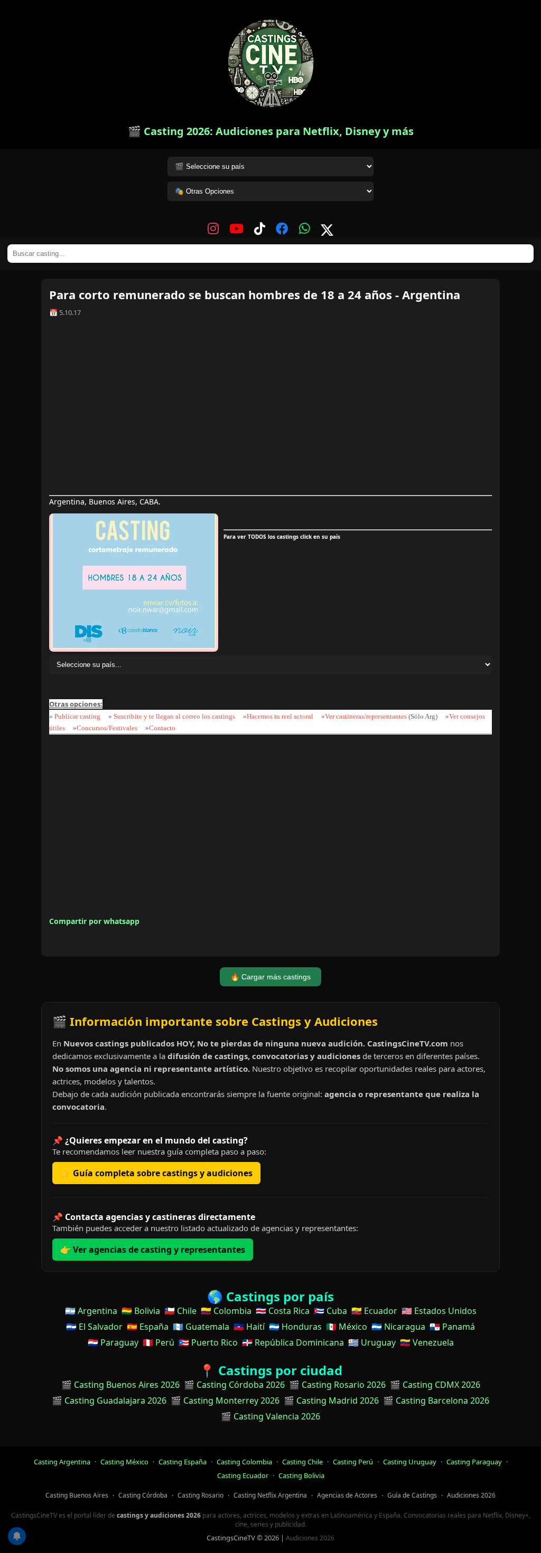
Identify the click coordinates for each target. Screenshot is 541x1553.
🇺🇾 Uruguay (372, 1342)
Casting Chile (302, 1461)
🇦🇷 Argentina (91, 1311)
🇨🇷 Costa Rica (283, 1311)
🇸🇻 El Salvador (94, 1326)
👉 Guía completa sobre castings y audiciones (156, 1173)
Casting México (124, 1461)
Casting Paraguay (474, 1461)
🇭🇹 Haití (249, 1326)
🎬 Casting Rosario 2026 (337, 1384)
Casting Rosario (200, 1495)
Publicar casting (78, 716)
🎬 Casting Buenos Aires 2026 (120, 1384)
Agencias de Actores (347, 1495)
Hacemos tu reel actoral (280, 716)
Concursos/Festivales (107, 728)
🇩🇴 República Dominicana (293, 1342)
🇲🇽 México (346, 1326)
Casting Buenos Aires (76, 1495)
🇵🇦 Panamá (452, 1326)
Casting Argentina (62, 1461)
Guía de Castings (412, 1495)
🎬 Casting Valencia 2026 (270, 1416)
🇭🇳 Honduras (295, 1326)
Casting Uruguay (409, 1461)
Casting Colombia (244, 1461)
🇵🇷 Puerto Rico (208, 1342)
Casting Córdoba (142, 1495)
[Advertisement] (270, 410)
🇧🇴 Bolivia (141, 1311)
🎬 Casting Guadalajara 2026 (109, 1400)
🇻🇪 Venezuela (427, 1342)
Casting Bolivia (301, 1475)
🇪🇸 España (148, 1326)
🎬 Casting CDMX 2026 (435, 1384)
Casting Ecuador (242, 1475)
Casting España (182, 1461)
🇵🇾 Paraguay (113, 1342)
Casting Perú (353, 1461)
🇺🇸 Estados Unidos (439, 1311)
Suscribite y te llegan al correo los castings (174, 716)
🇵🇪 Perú (158, 1342)
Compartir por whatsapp (94, 921)
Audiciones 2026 (471, 1495)
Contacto (162, 728)
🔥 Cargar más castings (270, 977)
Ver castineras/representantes (366, 716)
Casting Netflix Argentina (270, 1495)
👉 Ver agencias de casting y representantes (152, 1249)
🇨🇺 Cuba (330, 1311)
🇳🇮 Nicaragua (398, 1326)
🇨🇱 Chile (180, 1311)
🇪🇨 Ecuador (374, 1311)
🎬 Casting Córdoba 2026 (234, 1384)
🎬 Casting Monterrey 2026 (225, 1400)
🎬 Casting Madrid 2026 (331, 1400)
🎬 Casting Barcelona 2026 (436, 1400)
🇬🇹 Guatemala (201, 1326)
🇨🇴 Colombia (226, 1311)
